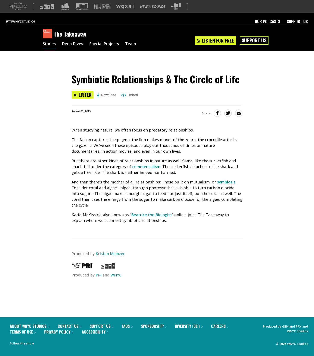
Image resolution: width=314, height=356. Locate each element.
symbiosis (226, 182)
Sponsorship (152, 326)
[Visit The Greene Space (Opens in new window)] (176, 6)
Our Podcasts (267, 21)
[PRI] (83, 267)
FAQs (126, 326)
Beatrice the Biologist (151, 214)
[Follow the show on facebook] (40, 342)
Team (130, 44)
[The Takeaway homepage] (48, 34)
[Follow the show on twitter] (48, 342)
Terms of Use (21, 332)
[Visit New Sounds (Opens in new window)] (153, 6)
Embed (133, 95)
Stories (49, 44)
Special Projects (104, 44)
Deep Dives (72, 44)
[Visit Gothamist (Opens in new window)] (65, 6)
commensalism (146, 166)
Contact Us (68, 326)
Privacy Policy (57, 332)
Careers (218, 326)
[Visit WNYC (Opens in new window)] (47, 6)
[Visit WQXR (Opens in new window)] (125, 7)
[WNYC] (108, 267)
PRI (98, 275)
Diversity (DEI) (187, 326)
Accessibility (94, 332)
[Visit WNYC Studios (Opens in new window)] (82, 6)
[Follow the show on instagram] (56, 342)
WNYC (116, 275)
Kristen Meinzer (110, 253)
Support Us (297, 21)
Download (108, 95)
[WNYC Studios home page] (26, 21)
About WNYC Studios (28, 326)
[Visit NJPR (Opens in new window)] (102, 6)
